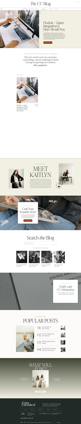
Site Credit (44, 422)
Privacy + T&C (48, 422)
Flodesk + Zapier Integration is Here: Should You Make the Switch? (54, 27)
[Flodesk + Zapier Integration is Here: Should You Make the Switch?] (19, 29)
